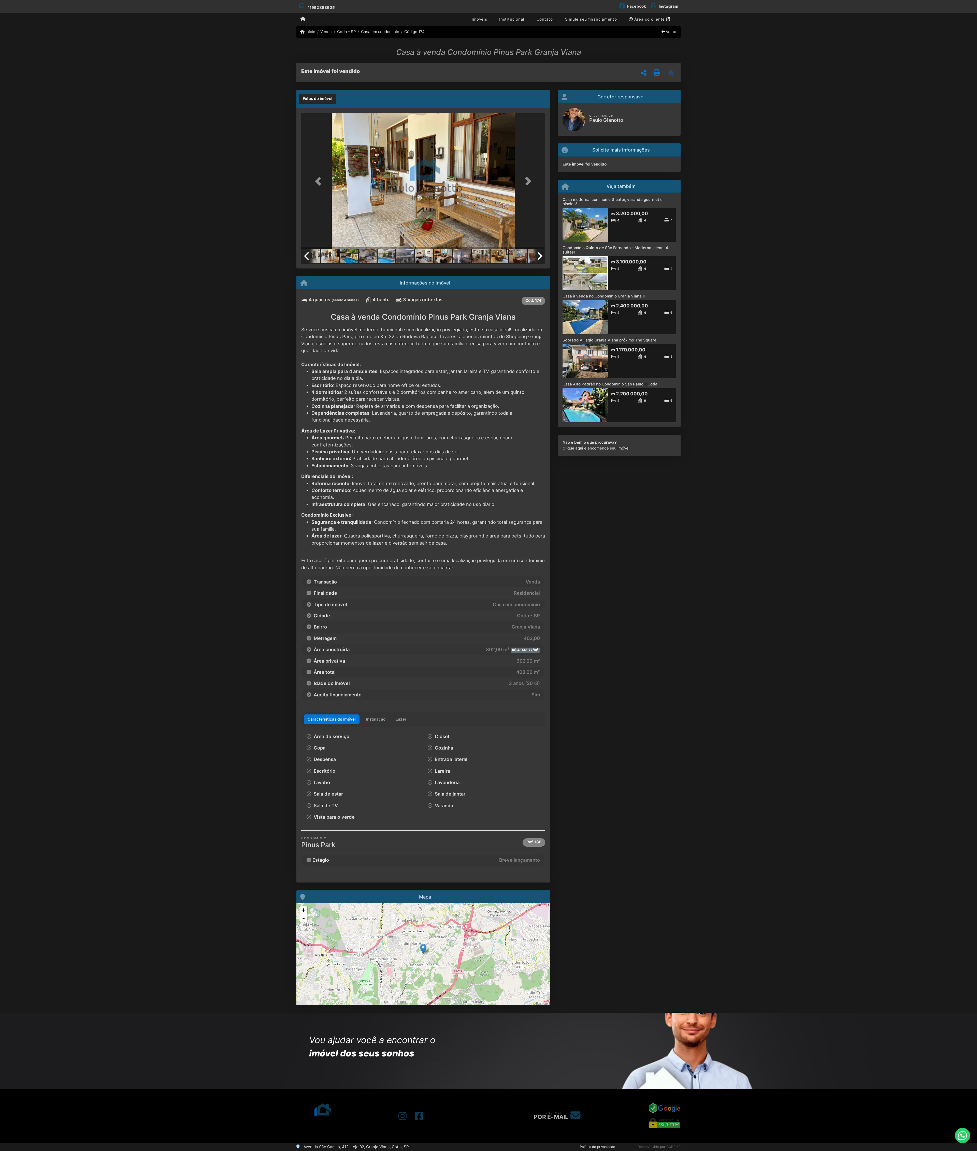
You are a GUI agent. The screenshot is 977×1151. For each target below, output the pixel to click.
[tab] (317, 99)
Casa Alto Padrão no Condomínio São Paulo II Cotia (610, 384)
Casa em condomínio (380, 31)
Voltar (671, 31)
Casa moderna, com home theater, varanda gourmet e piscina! (613, 201)
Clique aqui (573, 448)
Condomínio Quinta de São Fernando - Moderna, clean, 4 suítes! (615, 250)
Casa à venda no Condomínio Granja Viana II (604, 296)
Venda (326, 31)
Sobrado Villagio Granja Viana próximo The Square (609, 340)
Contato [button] (545, 19)
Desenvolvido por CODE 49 (659, 1147)
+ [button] (303, 910)
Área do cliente (649, 19)
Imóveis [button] (479, 19)
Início (310, 31)
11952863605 (321, 7)
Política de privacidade (597, 1147)
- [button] (303, 917)
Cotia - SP (346, 31)
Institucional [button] (511, 19)
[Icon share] (402, 1116)
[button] (319, 181)
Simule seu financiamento (591, 19)
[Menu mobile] (303, 19)
